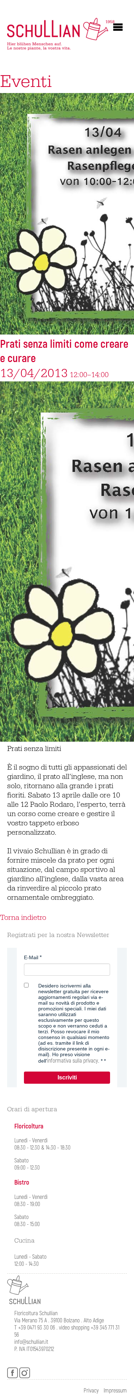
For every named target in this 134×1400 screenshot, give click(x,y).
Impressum (115, 1390)
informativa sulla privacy (72, 1060)
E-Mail (31, 957)
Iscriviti (67, 1077)
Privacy (91, 1390)
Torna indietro (23, 917)
